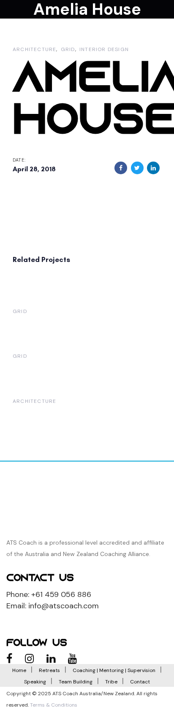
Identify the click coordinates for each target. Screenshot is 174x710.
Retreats (49, 670)
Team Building (75, 681)
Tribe (111, 681)
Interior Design (104, 49)
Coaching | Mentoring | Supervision (114, 670)
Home (19, 670)
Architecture (34, 49)
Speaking (35, 681)
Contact (140, 681)
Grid (68, 49)
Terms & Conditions (53, 705)
